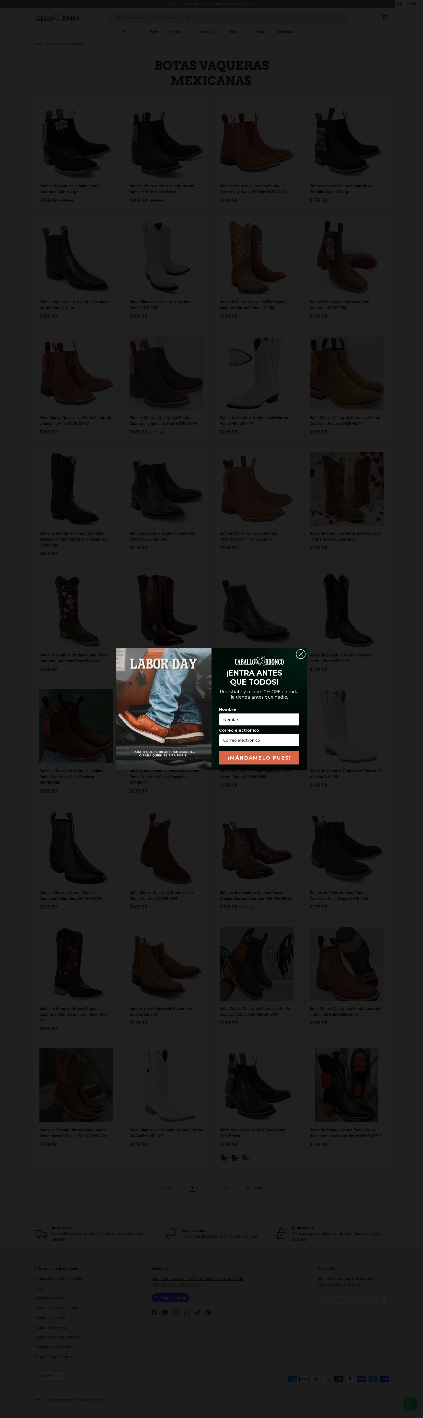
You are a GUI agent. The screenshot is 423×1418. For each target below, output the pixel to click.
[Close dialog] (300, 654)
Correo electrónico (239, 730)
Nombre (227, 709)
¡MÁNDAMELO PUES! (259, 758)
